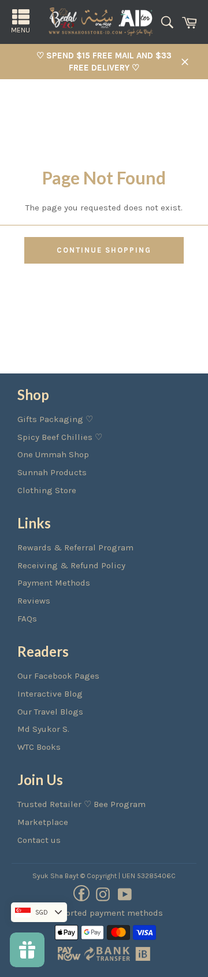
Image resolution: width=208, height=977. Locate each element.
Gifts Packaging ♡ (55, 419)
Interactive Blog (50, 694)
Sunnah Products (52, 472)
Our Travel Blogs (50, 711)
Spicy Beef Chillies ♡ (59, 437)
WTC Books (39, 747)
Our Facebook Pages (58, 676)
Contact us (39, 840)
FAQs (27, 618)
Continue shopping (104, 250)
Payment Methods (53, 583)
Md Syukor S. (43, 729)
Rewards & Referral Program (75, 547)
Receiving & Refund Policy (71, 565)
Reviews (33, 600)
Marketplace (42, 822)
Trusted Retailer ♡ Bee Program (81, 804)
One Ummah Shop (53, 454)
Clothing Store (46, 490)
